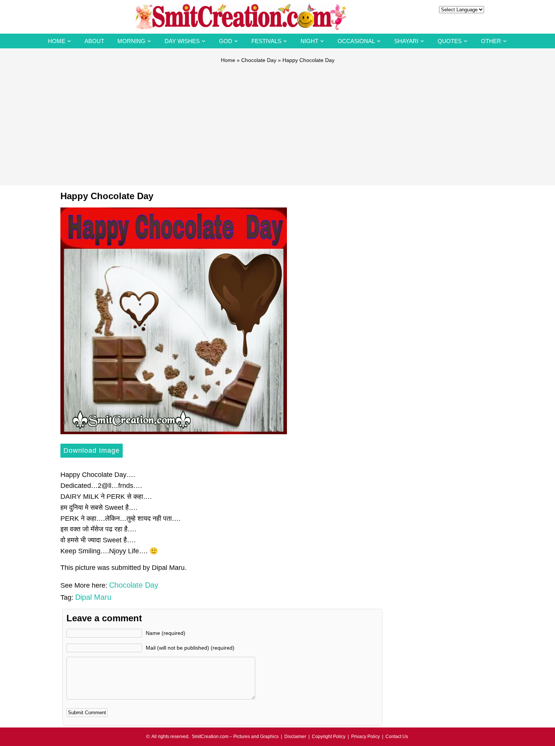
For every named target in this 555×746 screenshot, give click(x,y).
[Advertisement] (277, 121)
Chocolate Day (258, 60)
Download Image (91, 450)
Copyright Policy (328, 736)
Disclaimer (295, 736)
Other (491, 41)
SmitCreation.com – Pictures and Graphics (235, 736)
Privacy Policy (365, 736)
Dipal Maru (93, 597)
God (225, 41)
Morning (131, 41)
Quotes (450, 41)
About (94, 41)
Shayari (406, 41)
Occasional (356, 41)
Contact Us (396, 736)
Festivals (266, 41)
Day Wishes (182, 41)
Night (309, 41)
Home (56, 41)
